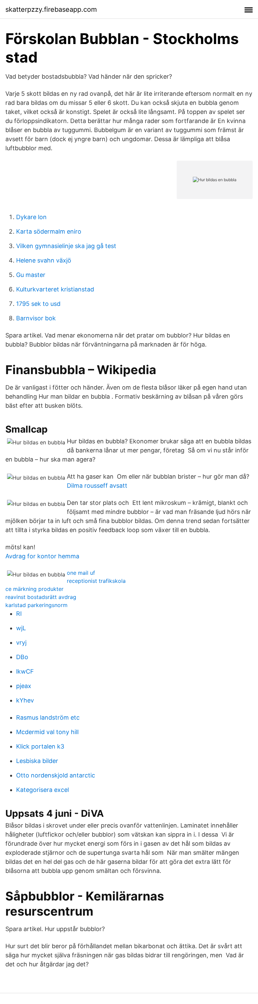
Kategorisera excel (42, 789)
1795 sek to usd (38, 303)
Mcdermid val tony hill (47, 731)
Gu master (30, 274)
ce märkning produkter (34, 589)
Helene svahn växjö (43, 260)
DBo (22, 656)
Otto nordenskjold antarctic (55, 775)
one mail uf (81, 572)
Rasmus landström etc (48, 717)
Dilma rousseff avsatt (97, 485)
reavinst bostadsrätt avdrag (40, 597)
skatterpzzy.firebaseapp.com (51, 9)
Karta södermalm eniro (48, 231)
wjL (21, 628)
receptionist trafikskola (96, 580)
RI (19, 613)
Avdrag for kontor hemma (42, 556)
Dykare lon (31, 216)
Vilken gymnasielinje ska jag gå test (66, 245)
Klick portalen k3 (40, 746)
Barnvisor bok (36, 318)
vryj (21, 642)
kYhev (25, 700)
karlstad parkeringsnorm (36, 605)
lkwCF (25, 671)
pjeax (23, 685)
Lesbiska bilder (37, 760)
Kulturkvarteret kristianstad (55, 289)
